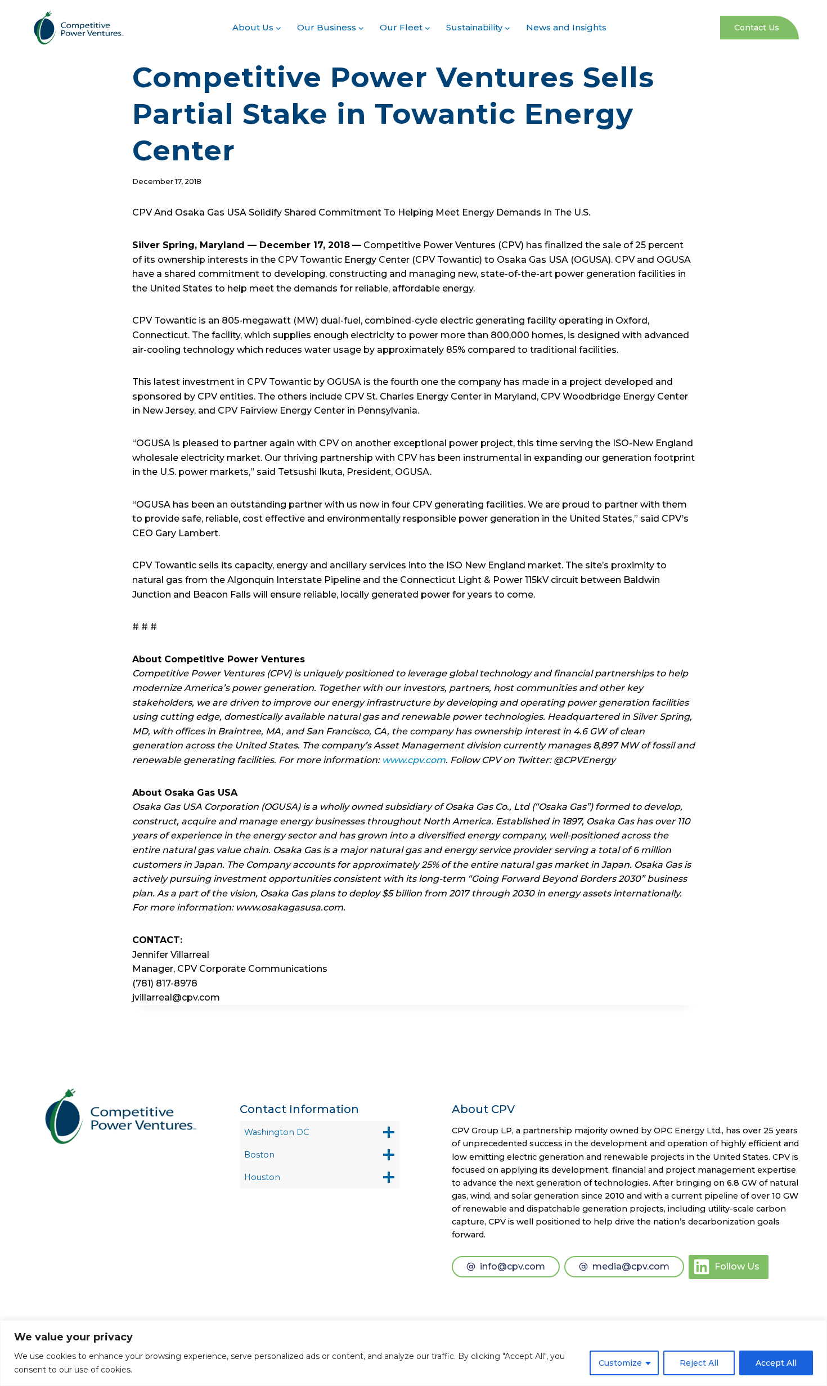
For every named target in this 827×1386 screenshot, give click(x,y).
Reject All (699, 1363)
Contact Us (756, 28)
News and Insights (566, 27)
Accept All (776, 1363)
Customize (620, 1363)
